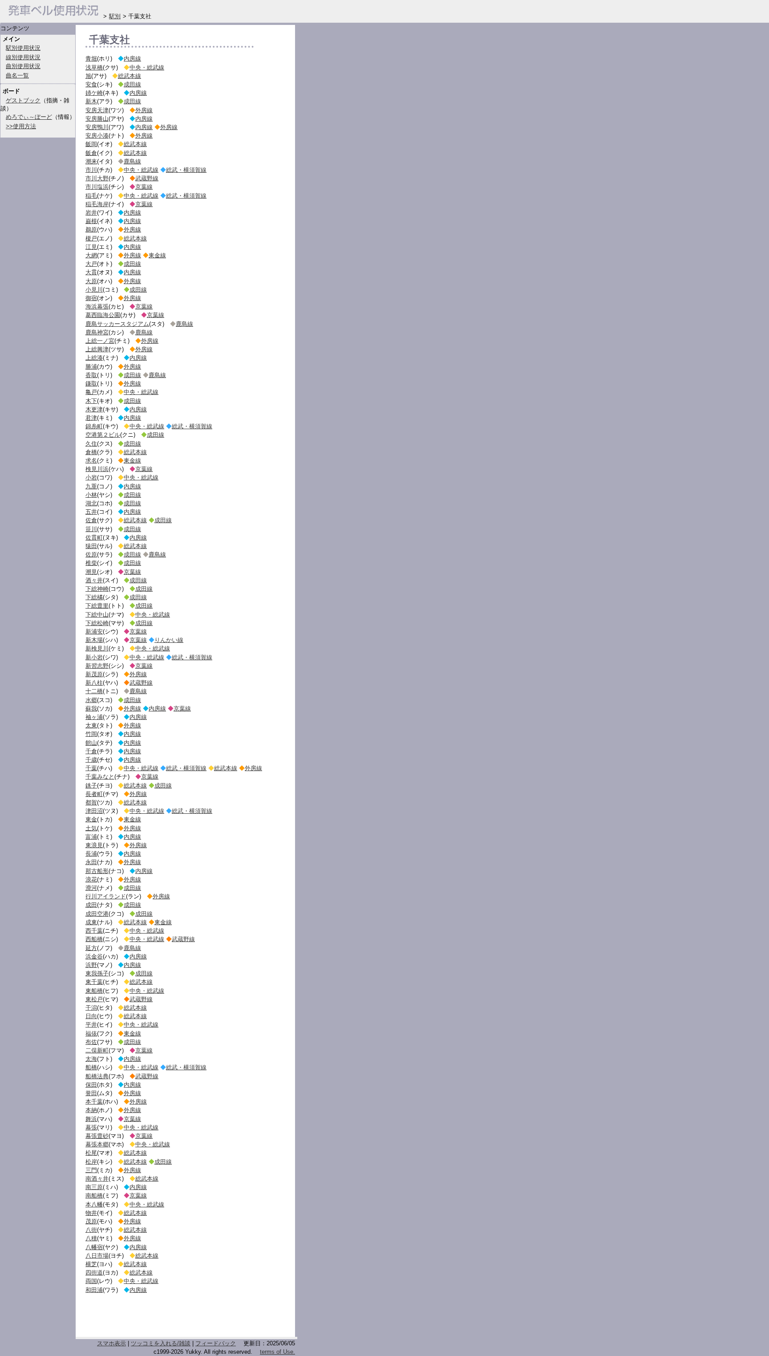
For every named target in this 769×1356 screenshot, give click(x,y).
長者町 (94, 794)
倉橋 (91, 452)
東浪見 (94, 845)
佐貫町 (94, 537)
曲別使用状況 (23, 66)
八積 (91, 1238)
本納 (91, 1110)
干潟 (91, 1007)
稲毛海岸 (97, 204)
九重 (91, 486)
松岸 (91, 1161)
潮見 (91, 571)
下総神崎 (97, 588)
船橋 (91, 1067)
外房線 (144, 110)
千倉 (91, 751)
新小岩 (94, 657)
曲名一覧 (17, 75)
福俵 (91, 1033)
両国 (91, 1281)
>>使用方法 (21, 126)
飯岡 (91, 144)
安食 (91, 84)
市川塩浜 (97, 186)
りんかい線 (168, 640)
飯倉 (91, 153)
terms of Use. (277, 1351)
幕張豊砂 (97, 1136)
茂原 (91, 1221)
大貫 (91, 272)
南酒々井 (97, 1178)
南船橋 (94, 1195)
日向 (91, 1016)
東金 (91, 819)
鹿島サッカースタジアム (117, 324)
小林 (91, 494)
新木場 (94, 640)
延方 (91, 948)
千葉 (91, 768)
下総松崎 (97, 623)
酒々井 (94, 580)
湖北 (91, 503)
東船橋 (94, 990)
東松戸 (94, 999)
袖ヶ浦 (94, 717)
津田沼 (94, 811)
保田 (91, 1084)
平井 (91, 1024)
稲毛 (91, 195)
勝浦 (91, 366)
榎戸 (91, 238)
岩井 (91, 212)
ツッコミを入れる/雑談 (160, 1343)
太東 (91, 725)
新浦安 (94, 631)
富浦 (91, 836)
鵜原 (91, 229)
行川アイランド (105, 896)
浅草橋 (94, 67)
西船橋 (94, 939)
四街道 (94, 1272)
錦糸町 (94, 426)
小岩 (91, 477)
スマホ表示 (111, 1343)
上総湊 (94, 357)
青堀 (91, 58)
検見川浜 (97, 469)
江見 (91, 247)
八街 (91, 1229)
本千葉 (94, 1101)
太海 (91, 1059)
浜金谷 (94, 956)
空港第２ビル (102, 434)
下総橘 (94, 597)
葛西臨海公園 (102, 315)
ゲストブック (23, 100)
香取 (91, 375)
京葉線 (144, 186)
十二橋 (94, 691)
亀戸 (91, 392)
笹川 (91, 529)
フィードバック (215, 1343)
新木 (91, 101)
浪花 (91, 879)
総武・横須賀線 (186, 169)
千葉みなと (99, 776)
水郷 (91, 700)
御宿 (91, 298)
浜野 (91, 965)
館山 (91, 742)
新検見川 (97, 648)
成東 (91, 922)
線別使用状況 (23, 57)
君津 (91, 417)
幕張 (91, 1127)
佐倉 (91, 520)
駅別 (115, 16)
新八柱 (94, 682)
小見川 (94, 289)
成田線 (132, 84)
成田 (91, 904)
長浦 (91, 853)
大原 (91, 281)
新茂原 (94, 674)
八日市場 (97, 1255)
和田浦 (94, 1290)
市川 (91, 169)
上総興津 (97, 349)
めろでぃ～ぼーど (29, 117)
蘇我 (91, 708)
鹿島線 (132, 161)
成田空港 (97, 913)
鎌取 (91, 383)
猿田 (91, 546)
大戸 (91, 263)
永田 (91, 862)
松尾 (91, 1152)
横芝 (91, 1264)
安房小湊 (97, 135)
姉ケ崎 (94, 92)
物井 (91, 1213)
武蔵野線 (146, 178)
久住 (91, 443)
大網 (91, 255)
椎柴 (91, 563)
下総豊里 (97, 605)
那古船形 (97, 871)
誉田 (91, 1093)
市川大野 (97, 178)
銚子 (91, 785)
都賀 (91, 802)
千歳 (91, 759)
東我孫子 (97, 973)
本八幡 (94, 1204)
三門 (91, 1170)
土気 (91, 828)
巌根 (91, 221)
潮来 (91, 161)
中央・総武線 (147, 67)
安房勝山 (97, 118)
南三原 (94, 1187)
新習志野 (97, 665)
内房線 (132, 58)
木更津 (94, 409)
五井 (91, 511)
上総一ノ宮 (99, 340)
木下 (91, 401)
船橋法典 (97, 1076)
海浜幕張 (97, 306)
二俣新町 (97, 1050)
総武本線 (129, 76)
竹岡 (91, 734)
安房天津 (97, 110)
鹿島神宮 (97, 332)
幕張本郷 (97, 1144)
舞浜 (91, 1119)
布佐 (91, 1042)
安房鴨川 (97, 127)
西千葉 (94, 930)
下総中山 (97, 614)
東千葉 (94, 981)
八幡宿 (94, 1247)
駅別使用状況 (23, 48)
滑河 (91, 888)
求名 (91, 460)
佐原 (91, 554)
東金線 (157, 255)
